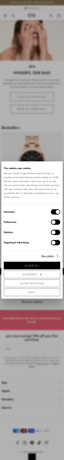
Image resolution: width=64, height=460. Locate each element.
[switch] (55, 222)
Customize (30, 274)
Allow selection (32, 283)
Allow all (32, 265)
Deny (32, 292)
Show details (47, 255)
